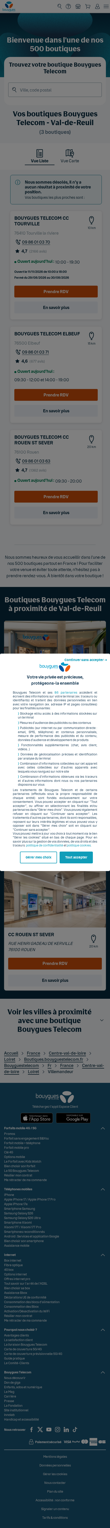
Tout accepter (76, 857)
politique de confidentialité (44, 845)
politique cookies (79, 845)
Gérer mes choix (38, 857)
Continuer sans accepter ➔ (85, 660)
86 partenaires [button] (65, 692)
